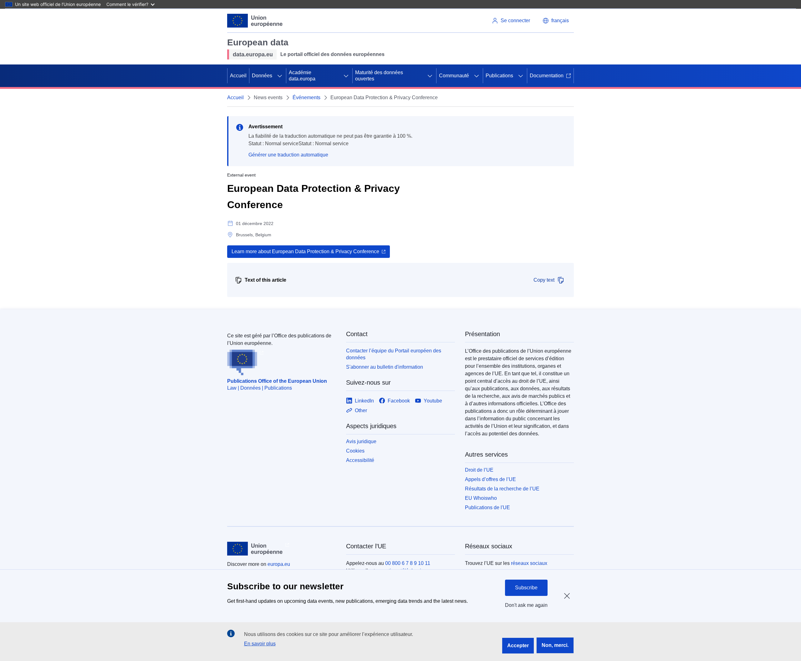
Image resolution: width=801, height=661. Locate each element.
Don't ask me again (526, 605)
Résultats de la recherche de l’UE (502, 488)
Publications (499, 75)
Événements (306, 97)
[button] (556, 21)
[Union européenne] (255, 21)
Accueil (238, 75)
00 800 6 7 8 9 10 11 (407, 563)
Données (262, 75)
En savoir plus (260, 643)
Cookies (355, 450)
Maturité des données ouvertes (379, 75)
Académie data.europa (302, 75)
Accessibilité (360, 460)
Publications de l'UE (487, 507)
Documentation (547, 75)
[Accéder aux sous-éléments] (279, 75)
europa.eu (279, 564)
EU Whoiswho (481, 498)
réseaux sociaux (529, 563)
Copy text (543, 280)
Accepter (518, 645)
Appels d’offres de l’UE (490, 479)
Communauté (454, 75)
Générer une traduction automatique (288, 154)
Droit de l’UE (479, 470)
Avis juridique (361, 441)
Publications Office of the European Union (277, 381)
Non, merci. (555, 645)
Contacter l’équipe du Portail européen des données (393, 354)
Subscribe (526, 587)
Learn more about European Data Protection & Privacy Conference (305, 251)
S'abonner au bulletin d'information (384, 367)
